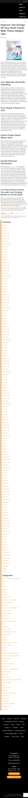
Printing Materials (6, 658)
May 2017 (4, 446)
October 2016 (5, 464)
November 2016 (6, 462)
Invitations (4, 637)
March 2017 (5, 451)
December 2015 (6, 491)
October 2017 (5, 433)
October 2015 (5, 496)
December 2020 (6, 331)
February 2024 (5, 230)
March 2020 (5, 355)
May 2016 (4, 478)
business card (13, 166)
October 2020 (5, 337)
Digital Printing (5, 615)
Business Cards (6, 597)
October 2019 (5, 369)
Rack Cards (8, 213)
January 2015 (5, 520)
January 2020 (5, 361)
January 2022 (5, 297)
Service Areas (15, 736)
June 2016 (4, 475)
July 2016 (4, 473)
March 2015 (5, 515)
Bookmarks (5, 589)
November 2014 (6, 526)
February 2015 (5, 518)
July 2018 (4, 409)
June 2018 (4, 411)
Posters (4, 650)
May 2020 (4, 350)
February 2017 (5, 454)
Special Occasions (6, 687)
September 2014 (6, 531)
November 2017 (6, 430)
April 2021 (4, 321)
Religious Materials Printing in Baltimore (12, 679)
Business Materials (7, 730)
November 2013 (6, 558)
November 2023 (6, 238)
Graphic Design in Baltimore (9, 631)
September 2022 (6, 275)
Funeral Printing (6, 629)
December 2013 (6, 555)
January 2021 (5, 329)
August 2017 (5, 438)
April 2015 (4, 512)
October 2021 (5, 305)
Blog (3, 584)
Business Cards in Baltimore (9, 599)
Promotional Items (6, 671)
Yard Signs (5, 709)
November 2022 (6, 270)
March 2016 (5, 483)
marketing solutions (17, 213)
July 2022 (4, 281)
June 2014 (4, 539)
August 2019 (5, 374)
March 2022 (5, 291)
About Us (22, 7)
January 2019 (5, 393)
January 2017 (5, 457)
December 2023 (6, 236)
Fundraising (5, 626)
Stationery (4, 690)
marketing (18, 62)
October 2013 (5, 560)
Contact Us (22, 16)
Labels (12, 724)
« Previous (3, 21)
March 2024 (5, 227)
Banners (4, 581)
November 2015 (6, 494)
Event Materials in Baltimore (9, 621)
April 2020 (4, 353)
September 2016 (6, 467)
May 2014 (4, 542)
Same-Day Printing (6, 682)
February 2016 (5, 486)
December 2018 (6, 395)
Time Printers (5, 698)
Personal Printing (6, 645)
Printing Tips (5, 661)
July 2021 (4, 313)
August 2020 (5, 342)
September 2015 (6, 499)
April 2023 (4, 257)
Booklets (4, 586)
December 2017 (6, 427)
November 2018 (6, 398)
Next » (25, 21)
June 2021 (4, 315)
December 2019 (6, 363)
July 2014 (4, 536)
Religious (7, 736)
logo (8, 101)
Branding (4, 591)
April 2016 (4, 480)
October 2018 (5, 401)
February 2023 (5, 262)
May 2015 (4, 510)
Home (20, 4)
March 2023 (5, 259)
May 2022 (4, 286)
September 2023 (6, 244)
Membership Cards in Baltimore (9, 642)
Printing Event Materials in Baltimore (11, 655)
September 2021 (6, 307)
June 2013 (4, 571)
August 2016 (5, 470)
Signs (3, 685)
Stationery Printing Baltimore (9, 693)
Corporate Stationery (20, 730)
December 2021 (6, 299)
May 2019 (4, 382)
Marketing (4, 639)
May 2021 (4, 318)
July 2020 (4, 345)
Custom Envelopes (6, 613)
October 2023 (5, 241)
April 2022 (4, 289)
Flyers (3, 623)
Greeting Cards (6, 634)
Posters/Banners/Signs (11, 733)
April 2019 (4, 385)
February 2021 (5, 326)
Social (21, 727)
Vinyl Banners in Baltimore (8, 703)
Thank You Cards (6, 695)
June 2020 (4, 347)
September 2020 (6, 339)
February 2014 (5, 550)
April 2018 (4, 417)
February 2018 (5, 422)
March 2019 (5, 387)
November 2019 (6, 366)
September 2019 (6, 371)
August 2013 (5, 566)
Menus (18, 724)
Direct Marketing (6, 618)
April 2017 (4, 449)
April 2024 (4, 225)
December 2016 (6, 459)
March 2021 (5, 323)
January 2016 (5, 488)
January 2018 (5, 425)
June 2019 (4, 379)
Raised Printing (6, 677)
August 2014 (5, 534)
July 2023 (4, 249)
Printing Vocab (5, 666)
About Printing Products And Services (11, 578)
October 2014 (5, 528)
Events (21, 733)
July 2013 (4, 568)
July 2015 (4, 504)
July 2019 (4, 377)
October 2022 (5, 273)
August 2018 (5, 406)
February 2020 (5, 358)
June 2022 (4, 283)
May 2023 (4, 254)
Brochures (4, 594)
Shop (20, 10)
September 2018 (6, 403)
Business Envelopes (7, 602)
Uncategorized (5, 701)
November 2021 (6, 302)
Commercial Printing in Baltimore (10, 607)
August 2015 (5, 502)
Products (22, 13)
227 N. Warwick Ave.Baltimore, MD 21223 (14, 756)
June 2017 (4, 443)
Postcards (4, 647)
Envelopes (15, 727)
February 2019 (5, 390)
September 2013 (6, 563)
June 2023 (4, 251)
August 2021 (5, 310)
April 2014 (4, 544)
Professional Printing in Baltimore (10, 669)
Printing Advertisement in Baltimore (10, 653)
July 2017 (4, 440)
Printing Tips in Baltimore (8, 663)
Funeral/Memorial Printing (10, 721)
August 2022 (5, 278)
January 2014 (5, 552)
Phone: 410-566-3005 (14, 760)
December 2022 (6, 267)
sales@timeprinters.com (14, 763)
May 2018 (4, 414)
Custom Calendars (6, 610)
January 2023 (5, 265)
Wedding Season (6, 706)
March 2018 (5, 419)
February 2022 (5, 294)
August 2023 (5, 246)
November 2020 (6, 334)
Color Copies (5, 605)
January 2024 (5, 233)
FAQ (23, 724)
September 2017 (6, 435)
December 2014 (6, 523)
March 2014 (5, 547)
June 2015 (4, 507)
